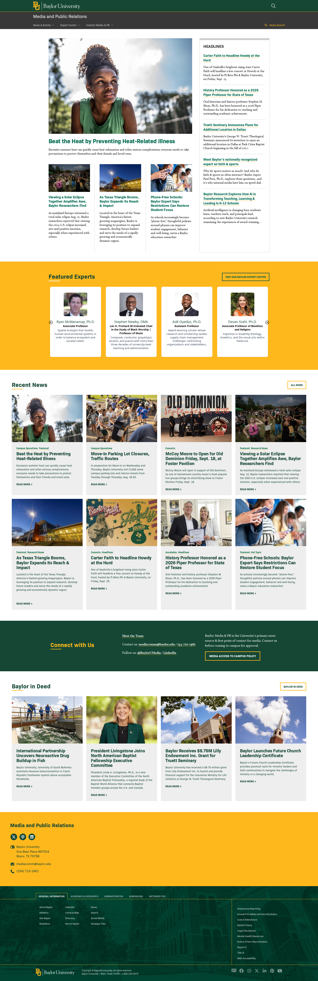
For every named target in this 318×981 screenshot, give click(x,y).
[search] (274, 6)
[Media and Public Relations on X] (13, 837)
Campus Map (72, 912)
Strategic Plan (98, 923)
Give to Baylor (72, 923)
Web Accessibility (246, 958)
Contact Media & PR (98, 25)
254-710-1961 (186, 644)
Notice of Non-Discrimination (252, 941)
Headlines (107, 552)
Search (94, 912)
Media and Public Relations (60, 16)
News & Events (42, 25)
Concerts (170, 448)
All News (297, 385)
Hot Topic (256, 552)
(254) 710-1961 (27, 871)
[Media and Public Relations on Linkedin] (32, 837)
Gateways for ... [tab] (158, 896)
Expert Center (68, 25)
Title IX (240, 952)
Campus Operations (27, 448)
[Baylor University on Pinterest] (271, 972)
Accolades (171, 552)
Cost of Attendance (247, 919)
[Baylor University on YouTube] (278, 972)
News (94, 907)
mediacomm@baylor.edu (157, 644)
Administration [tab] (113, 896)
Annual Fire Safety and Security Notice (257, 914)
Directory (70, 918)
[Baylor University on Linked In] (264, 972)
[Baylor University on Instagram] (248, 972)
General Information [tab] (52, 896)
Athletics (43, 912)
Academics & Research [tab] (84, 896)
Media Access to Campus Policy (232, 656)
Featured (44, 448)
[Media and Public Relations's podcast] (22, 837)
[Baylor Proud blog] (233, 972)
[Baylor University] (56, 6)
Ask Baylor (44, 918)
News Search (277, 25)
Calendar (70, 907)
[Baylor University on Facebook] (241, 972)
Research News (259, 448)
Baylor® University (103, 970)
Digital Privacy (244, 925)
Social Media (97, 918)
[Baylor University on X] (256, 972)
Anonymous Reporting (248, 908)
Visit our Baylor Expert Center (245, 277)
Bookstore (44, 923)
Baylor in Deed (293, 686)
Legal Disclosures (246, 930)
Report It (241, 947)
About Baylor (46, 907)
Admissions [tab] (136, 896)
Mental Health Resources (250, 936)
